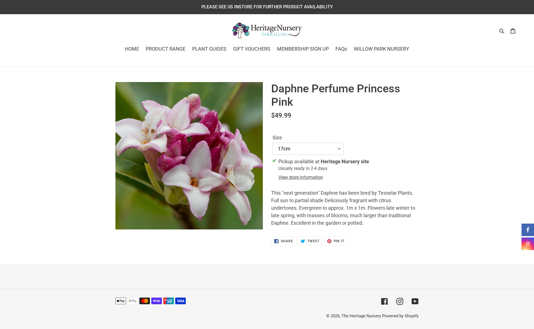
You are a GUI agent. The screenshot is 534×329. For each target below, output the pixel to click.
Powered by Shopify (400, 315)
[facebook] (527, 230)
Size (277, 137)
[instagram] (527, 244)
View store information (300, 177)
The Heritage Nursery (361, 315)
